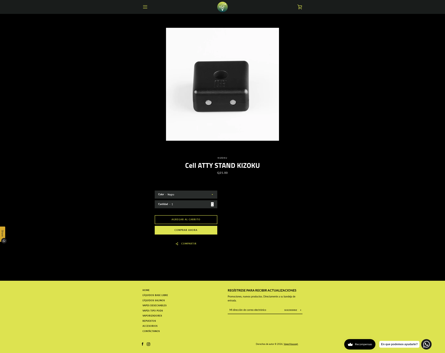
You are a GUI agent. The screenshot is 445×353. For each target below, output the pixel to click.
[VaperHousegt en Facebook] (142, 343)
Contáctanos (151, 331)
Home (146, 290)
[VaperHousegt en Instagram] (148, 343)
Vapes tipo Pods (153, 310)
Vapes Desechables (155, 305)
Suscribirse (291, 310)
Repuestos (149, 321)
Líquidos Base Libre (155, 295)
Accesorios (150, 326)
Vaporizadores (152, 315)
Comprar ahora (186, 230)
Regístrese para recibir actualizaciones (262, 290)
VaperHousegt (291, 344)
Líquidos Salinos (154, 300)
